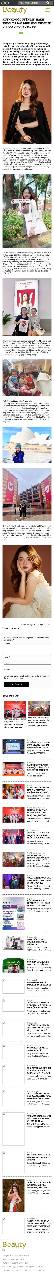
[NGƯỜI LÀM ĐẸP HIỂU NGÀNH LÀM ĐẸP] (13, 1058)
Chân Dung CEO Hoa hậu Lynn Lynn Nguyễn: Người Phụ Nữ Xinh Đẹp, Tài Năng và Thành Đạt (39, 1185)
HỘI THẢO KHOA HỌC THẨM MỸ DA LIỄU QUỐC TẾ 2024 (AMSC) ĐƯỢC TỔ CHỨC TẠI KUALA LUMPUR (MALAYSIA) (39, 903)
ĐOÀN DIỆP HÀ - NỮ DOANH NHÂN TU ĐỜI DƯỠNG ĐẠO (37, 942)
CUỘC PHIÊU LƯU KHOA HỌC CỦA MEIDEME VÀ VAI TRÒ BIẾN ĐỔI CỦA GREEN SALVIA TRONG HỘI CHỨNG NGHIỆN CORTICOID (39, 1096)
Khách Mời (33, 937)
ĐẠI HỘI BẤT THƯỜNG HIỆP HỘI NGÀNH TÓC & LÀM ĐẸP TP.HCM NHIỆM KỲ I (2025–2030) (38, 767)
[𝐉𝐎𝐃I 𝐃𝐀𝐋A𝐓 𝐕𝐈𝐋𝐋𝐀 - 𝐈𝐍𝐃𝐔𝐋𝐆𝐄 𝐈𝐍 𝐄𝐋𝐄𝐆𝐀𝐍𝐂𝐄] (13, 993)
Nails (31, 1152)
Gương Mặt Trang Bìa (37, 808)
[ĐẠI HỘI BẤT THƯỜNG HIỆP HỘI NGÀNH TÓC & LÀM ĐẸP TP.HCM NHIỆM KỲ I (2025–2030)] (13, 775)
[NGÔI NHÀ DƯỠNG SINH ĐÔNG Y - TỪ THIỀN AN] (13, 972)
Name (7, 657)
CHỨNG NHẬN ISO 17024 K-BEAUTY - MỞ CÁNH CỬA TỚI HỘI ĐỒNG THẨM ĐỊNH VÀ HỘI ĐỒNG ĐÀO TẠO (39, 1005)
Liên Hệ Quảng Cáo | (11, 1270)
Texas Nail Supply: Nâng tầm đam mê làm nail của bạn (39, 1157)
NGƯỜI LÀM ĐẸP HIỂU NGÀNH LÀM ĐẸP (37, 1049)
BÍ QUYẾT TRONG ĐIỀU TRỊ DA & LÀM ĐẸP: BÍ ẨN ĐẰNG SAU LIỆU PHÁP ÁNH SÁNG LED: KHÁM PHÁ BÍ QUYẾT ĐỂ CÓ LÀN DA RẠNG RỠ (39, 1070)
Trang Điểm (33, 1114)
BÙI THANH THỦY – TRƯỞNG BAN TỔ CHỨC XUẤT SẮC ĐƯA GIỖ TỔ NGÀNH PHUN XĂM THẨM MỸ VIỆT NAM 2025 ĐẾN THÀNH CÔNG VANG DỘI (38, 721)
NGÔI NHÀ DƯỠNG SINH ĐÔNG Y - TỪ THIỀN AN (38, 963)
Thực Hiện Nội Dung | (28, 1270)
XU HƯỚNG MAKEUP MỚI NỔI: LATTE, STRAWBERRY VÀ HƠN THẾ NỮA (39, 1118)
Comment (8, 643)
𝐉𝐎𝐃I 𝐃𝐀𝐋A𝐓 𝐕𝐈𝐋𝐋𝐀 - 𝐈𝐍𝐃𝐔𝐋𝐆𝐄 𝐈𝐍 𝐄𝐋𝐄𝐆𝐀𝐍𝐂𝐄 (39, 983)
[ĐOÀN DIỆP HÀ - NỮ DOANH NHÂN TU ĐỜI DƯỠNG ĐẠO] (13, 949)
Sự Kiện (32, 740)
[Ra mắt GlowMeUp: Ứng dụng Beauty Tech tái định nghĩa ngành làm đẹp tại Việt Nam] (13, 753)
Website (7, 669)
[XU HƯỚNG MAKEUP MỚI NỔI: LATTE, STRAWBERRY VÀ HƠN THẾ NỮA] (13, 1145)
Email (7, 663)
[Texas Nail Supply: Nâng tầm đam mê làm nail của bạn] (13, 1173)
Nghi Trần (33, 624)
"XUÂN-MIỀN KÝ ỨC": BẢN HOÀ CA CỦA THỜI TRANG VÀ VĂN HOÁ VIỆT (39, 880)
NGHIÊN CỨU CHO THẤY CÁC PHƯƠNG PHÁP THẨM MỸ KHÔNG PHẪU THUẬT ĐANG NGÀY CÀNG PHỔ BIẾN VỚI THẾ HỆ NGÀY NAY (39, 1224)
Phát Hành (42, 1270)
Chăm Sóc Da (33, 830)
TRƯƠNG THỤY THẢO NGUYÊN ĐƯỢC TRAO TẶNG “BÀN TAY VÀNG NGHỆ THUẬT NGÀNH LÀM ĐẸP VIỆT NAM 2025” (15, 723)
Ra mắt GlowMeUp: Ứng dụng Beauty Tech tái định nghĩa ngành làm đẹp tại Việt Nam (38, 745)
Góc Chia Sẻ (33, 960)
